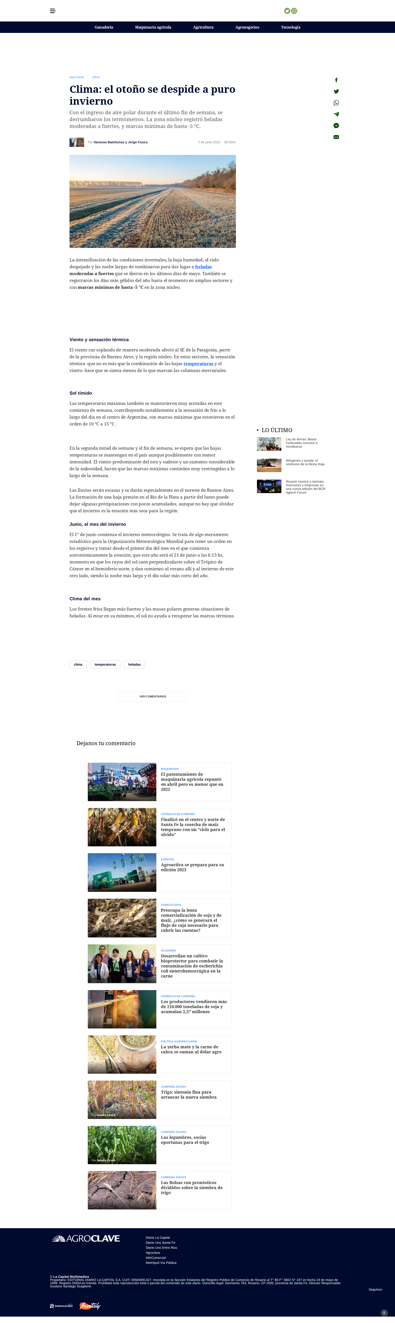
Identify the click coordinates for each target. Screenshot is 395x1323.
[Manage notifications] (384, 1313)
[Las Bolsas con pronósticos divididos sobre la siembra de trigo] (160, 1190)
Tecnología (290, 27)
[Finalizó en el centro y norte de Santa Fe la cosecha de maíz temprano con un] (160, 827)
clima (96, 77)
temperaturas (199, 364)
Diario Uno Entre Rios (161, 1247)
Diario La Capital (158, 1237)
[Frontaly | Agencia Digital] (87, 1306)
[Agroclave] (198, 10)
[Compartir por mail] (336, 137)
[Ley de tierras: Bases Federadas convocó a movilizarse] (291, 444)
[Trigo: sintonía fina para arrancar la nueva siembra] (160, 1100)
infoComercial (156, 1257)
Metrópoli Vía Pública (161, 1263)
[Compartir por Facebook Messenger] (336, 125)
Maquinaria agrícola (153, 27)
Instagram (294, 11)
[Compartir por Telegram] (336, 114)
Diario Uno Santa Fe (160, 1242)
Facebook (300, 11)
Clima (75, 598)
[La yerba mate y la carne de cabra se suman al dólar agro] (160, 1054)
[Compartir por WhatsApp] (336, 102)
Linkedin (307, 11)
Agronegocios (247, 27)
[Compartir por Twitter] (336, 91)
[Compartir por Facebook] (336, 80)
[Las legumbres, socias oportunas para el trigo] (160, 1145)
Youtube (314, 11)
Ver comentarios (152, 696)
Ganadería (104, 27)
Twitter (287, 11)
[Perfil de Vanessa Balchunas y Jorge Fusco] (76, 142)
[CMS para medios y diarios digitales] (61, 1306)
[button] (53, 11)
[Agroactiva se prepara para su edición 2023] (160, 872)
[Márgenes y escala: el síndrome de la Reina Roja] (291, 465)
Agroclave (76, 77)
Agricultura (203, 27)
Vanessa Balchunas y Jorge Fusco (121, 142)
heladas (203, 267)
